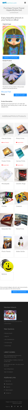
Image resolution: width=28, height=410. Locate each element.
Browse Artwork (8, 333)
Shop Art (7, 336)
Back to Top (8, 381)
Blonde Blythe (14, 12)
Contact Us (8, 393)
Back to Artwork (11, 57)
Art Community (8, 342)
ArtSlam (20, 401)
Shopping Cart (9, 384)
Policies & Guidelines (17, 403)
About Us (8, 387)
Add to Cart (21, 95)
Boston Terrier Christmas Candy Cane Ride (13, 321)
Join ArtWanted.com (9, 339)
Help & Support (9, 390)
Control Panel (8, 345)
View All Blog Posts (8, 369)
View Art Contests (8, 372)
